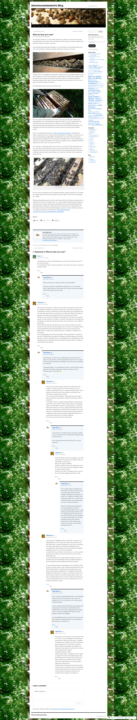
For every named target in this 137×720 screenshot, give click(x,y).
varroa (98, 124)
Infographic (96, 93)
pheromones (91, 105)
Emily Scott (47, 36)
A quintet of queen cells (38, 31)
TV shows (91, 125)
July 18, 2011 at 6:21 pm (48, 279)
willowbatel (40, 302)
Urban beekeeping (93, 152)
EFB (93, 87)
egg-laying (96, 86)
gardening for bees (94, 90)
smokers (89, 118)
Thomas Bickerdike (94, 121)
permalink (56, 245)
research (99, 114)
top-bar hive (91, 123)
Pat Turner (98, 103)
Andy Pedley (92, 67)
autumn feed (90, 70)
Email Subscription (93, 34)
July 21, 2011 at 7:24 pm (57, 429)
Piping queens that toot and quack (62, 133)
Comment (78, 703)
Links (47, 26)
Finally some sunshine (78, 31)
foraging (91, 88)
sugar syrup (101, 118)
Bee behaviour (92, 129)
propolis (90, 112)
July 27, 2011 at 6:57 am (60, 633)
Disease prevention (93, 136)
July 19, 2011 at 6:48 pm (48, 354)
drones (90, 87)
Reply (41, 272)
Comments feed (92, 160)
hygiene (90, 93)
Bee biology (92, 130)
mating (100, 96)
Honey (91, 145)
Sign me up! (92, 45)
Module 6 (99, 100)
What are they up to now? (43, 34)
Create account (92, 156)
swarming (90, 120)
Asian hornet (97, 68)
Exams (91, 139)
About (38, 26)
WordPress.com (93, 162)
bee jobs (90, 73)
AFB (93, 65)
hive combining (92, 92)
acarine (89, 65)
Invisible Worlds (91, 95)
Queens (45, 245)
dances (96, 85)
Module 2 (99, 98)
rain (94, 115)
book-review (93, 81)
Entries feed (92, 159)
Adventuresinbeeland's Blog (47, 5)
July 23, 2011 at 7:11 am (66, 485)
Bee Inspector (99, 71)
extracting (100, 86)
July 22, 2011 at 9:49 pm (60, 454)
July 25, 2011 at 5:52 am (51, 537)
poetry (97, 105)
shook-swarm (92, 117)
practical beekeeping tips (95, 109)
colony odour (91, 85)
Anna (38, 256)
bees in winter (94, 76)
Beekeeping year (95, 73)
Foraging (91, 142)
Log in (91, 158)
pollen (100, 105)
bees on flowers (95, 78)
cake (98, 83)
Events (91, 137)
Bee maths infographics (94, 62)
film (102, 86)
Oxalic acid (92, 103)
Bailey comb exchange (96, 70)
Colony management (93, 135)
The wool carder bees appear (95, 53)
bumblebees (93, 83)
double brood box (101, 85)
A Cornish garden (93, 55)
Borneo (100, 81)
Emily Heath (46, 277)
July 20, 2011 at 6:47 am (51, 383)
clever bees (101, 83)
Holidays (98, 92)
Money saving (92, 146)
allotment (96, 65)
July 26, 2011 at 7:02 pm (57, 593)
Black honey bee (92, 80)
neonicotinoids (91, 102)
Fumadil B (96, 88)
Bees (90, 133)
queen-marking (96, 112)
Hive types (92, 143)
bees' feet (99, 73)
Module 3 (92, 100)
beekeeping (92, 132)
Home (34, 26)
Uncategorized (92, 150)
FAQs (43, 26)
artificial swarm (91, 68)
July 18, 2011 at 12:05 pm (42, 257)
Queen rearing (90, 115)
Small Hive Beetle (101, 117)
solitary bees (94, 118)
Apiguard (100, 67)
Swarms (91, 149)
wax (102, 125)
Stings (98, 118)
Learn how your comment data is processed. (63, 709)
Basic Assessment (91, 71)
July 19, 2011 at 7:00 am (42, 304)
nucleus (101, 101)
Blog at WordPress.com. (101, 716)
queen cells (91, 113)
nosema (97, 102)
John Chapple (93, 96)
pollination (91, 107)
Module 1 (92, 98)
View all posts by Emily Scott (50, 240)
